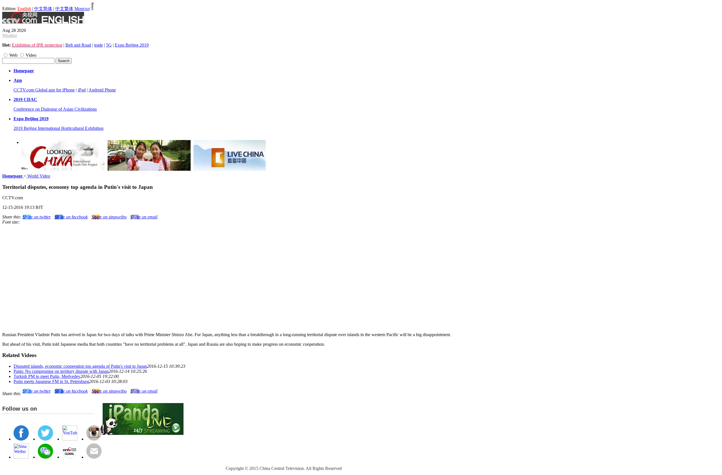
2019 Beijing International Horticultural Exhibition (59, 128)
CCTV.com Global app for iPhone (44, 89)
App (18, 80)
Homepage (24, 70)
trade (98, 45)
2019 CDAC (25, 99)
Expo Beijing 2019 (132, 45)
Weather (9, 35)
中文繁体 (64, 8)
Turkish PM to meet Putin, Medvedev (47, 376)
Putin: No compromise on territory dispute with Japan (61, 371)
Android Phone (102, 89)
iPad (82, 89)
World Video (38, 176)
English (24, 8)
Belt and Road (78, 45)
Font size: (11, 222)
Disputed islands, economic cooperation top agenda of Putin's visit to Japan (80, 366)
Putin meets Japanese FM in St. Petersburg (51, 381)
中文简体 (43, 8)
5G (109, 45)
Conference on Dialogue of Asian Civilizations (55, 109)
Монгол (82, 8)
